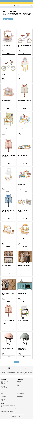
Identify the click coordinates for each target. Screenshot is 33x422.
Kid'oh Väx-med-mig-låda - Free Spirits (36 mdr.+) (23, 211)
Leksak (18, 384)
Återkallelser (2, 400)
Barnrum (18, 385)
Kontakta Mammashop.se (4, 392)
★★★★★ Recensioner (20, 392)
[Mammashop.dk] (16, 5)
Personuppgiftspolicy (20, 396)
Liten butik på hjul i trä (6, 45)
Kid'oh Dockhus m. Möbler (6, 100)
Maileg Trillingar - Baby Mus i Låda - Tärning (8, 266)
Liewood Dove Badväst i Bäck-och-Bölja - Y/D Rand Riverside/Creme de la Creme (8, 212)
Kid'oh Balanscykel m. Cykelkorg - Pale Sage (8, 73)
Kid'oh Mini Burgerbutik (22, 238)
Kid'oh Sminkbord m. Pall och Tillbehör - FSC (23, 73)
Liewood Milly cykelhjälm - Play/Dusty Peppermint (22, 349)
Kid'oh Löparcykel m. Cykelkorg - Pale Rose (24, 46)
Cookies (18, 397)
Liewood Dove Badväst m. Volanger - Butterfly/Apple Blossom (8, 156)
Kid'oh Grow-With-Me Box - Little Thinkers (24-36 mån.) (24, 184)
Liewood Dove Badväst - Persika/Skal (24, 100)
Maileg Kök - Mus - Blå (22, 293)
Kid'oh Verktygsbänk (5, 128)
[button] (31, 5)
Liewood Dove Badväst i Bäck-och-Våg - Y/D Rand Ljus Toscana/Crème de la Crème (8, 322)
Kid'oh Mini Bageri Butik (6, 238)
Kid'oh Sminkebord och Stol (6, 183)
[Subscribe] (15, 409)
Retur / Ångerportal (3, 396)
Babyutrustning (19, 381)
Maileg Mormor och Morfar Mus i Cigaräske (8, 294)
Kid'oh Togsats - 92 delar (22, 155)
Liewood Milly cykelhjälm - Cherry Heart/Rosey (8, 349)
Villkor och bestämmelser (20, 393)
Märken (18, 387)
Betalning (2, 397)
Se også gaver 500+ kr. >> (8, 19)
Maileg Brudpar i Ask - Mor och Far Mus (24, 266)
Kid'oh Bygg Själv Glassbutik (23, 128)
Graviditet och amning (20, 382)
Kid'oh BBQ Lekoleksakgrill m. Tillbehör (23, 321)
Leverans (2, 393)
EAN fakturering (3, 399)
